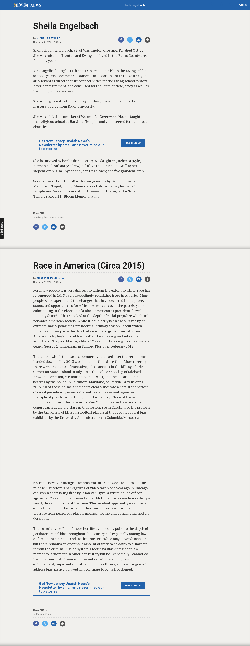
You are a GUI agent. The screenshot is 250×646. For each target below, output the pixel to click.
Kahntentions (43, 614)
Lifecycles (42, 217)
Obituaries (58, 217)
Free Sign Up (133, 143)
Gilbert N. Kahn (47, 278)
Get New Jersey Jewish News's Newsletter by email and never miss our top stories (71, 145)
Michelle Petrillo (48, 38)
